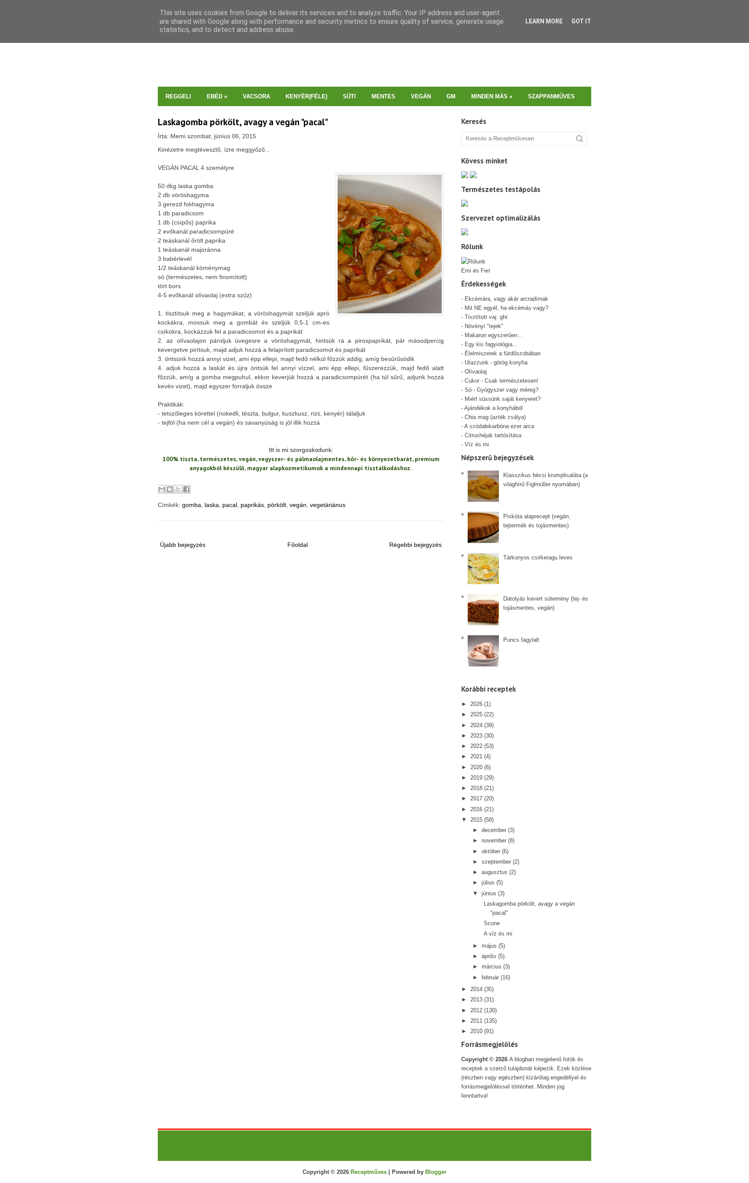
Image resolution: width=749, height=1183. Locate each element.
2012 (476, 1010)
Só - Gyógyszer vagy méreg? (501, 390)
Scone (492, 923)
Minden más (491, 96)
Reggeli (178, 96)
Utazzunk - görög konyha (496, 362)
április (489, 956)
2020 (476, 767)
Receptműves (369, 1172)
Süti (349, 96)
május (489, 945)
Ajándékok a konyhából (493, 408)
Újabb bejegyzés (182, 544)
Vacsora (256, 96)
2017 (476, 798)
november (494, 840)
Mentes (383, 96)
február (490, 977)
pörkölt (276, 504)
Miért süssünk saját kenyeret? (503, 399)
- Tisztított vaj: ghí (484, 317)
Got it (581, 21)
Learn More (544, 21)
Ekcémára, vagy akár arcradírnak (506, 299)
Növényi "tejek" (484, 326)
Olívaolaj (476, 371)
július (488, 882)
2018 (476, 788)
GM (451, 96)
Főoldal (297, 544)
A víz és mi (498, 933)
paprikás (252, 504)
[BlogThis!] (170, 489)
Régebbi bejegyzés (415, 544)
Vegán (421, 96)
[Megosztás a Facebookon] (186, 489)
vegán (298, 504)
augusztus (495, 872)
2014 (476, 989)
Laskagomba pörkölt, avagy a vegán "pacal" (243, 122)
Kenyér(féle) (306, 96)
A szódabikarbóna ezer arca (499, 426)
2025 (476, 714)
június (489, 893)
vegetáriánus (327, 504)
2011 (476, 1020)
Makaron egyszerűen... (493, 335)
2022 (476, 746)
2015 (476, 819)
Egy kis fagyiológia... (491, 344)
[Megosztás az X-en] (178, 489)
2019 (476, 777)
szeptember (496, 861)
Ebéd (217, 96)
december (494, 830)
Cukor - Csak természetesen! (501, 380)
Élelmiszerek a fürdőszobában (503, 353)
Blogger (435, 1172)
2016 (476, 809)
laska (212, 504)
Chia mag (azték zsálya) (495, 417)
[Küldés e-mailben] (161, 489)
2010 (476, 1031)
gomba (191, 504)
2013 (476, 999)
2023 (476, 735)
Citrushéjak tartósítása (492, 435)
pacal (229, 504)
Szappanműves (551, 96)
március (492, 966)
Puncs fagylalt (521, 640)
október (491, 851)
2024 (476, 725)
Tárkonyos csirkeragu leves (538, 557)
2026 (476, 704)
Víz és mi (477, 444)
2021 (476, 756)
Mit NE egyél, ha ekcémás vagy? (506, 308)
